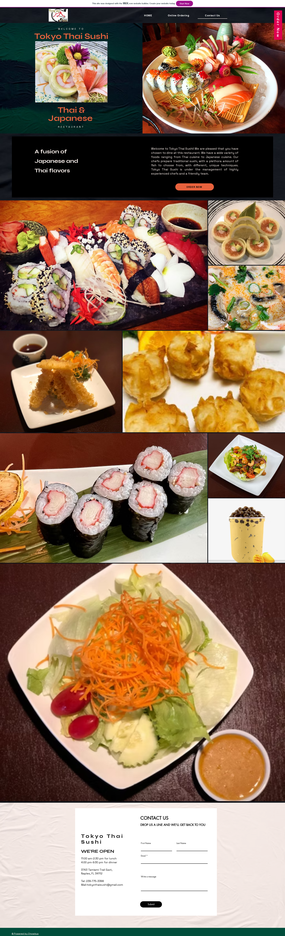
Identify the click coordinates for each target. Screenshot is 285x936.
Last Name (181, 843)
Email (143, 856)
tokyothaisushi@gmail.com (105, 884)
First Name (146, 843)
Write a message (148, 877)
